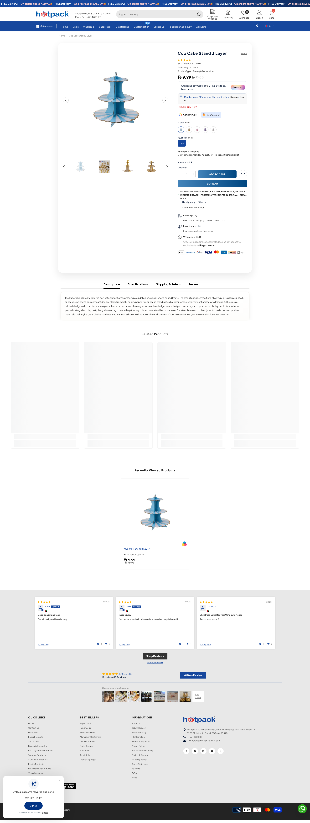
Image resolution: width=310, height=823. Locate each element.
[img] (44, 602)
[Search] (159, 14)
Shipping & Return (168, 284)
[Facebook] (186, 751)
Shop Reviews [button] (155, 656)
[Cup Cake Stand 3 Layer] (155, 513)
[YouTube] (212, 751)
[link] (45, 436)
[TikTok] (203, 751)
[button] (66, 100)
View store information (193, 207)
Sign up (234, 97)
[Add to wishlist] (243, 174)
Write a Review (193, 675)
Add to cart (217, 174)
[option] (115, 100)
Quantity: (182, 167)
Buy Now (212, 183)
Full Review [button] (43, 644)
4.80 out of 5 (125, 674)
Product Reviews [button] (155, 662)
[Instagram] (195, 751)
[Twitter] (220, 751)
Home (62, 35)
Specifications (138, 284)
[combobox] (155, 14)
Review (193, 284)
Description (111, 284)
